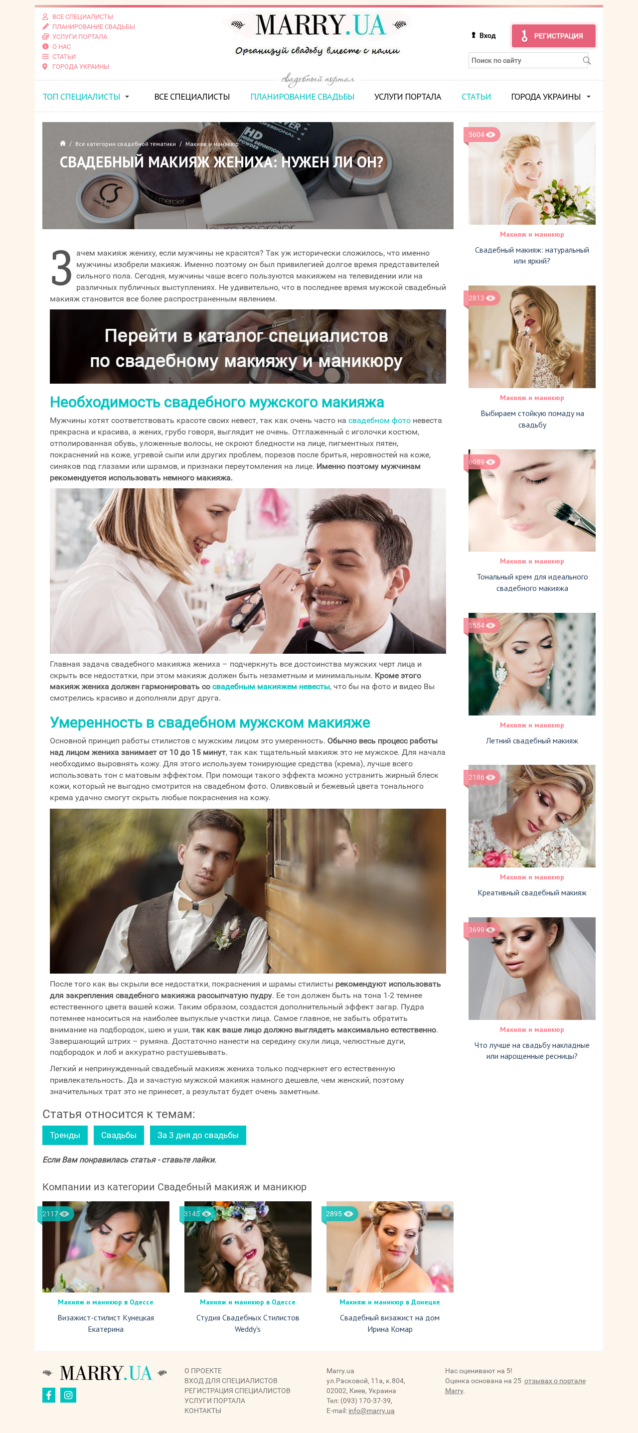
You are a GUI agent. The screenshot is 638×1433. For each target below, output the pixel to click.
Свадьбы (119, 1135)
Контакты (202, 1411)
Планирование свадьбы (302, 96)
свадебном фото (379, 420)
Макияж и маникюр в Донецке (389, 1301)
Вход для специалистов (231, 1381)
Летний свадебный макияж (532, 740)
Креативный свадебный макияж (532, 892)
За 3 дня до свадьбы (198, 1135)
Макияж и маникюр (532, 234)
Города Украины (546, 96)
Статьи (476, 96)
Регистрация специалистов (237, 1391)
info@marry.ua (371, 1411)
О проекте (203, 1371)
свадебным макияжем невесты (271, 686)
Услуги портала (407, 96)
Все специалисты (192, 96)
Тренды (65, 1135)
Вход (487, 35)
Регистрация (558, 36)
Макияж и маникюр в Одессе (106, 1301)
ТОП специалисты (81, 96)
